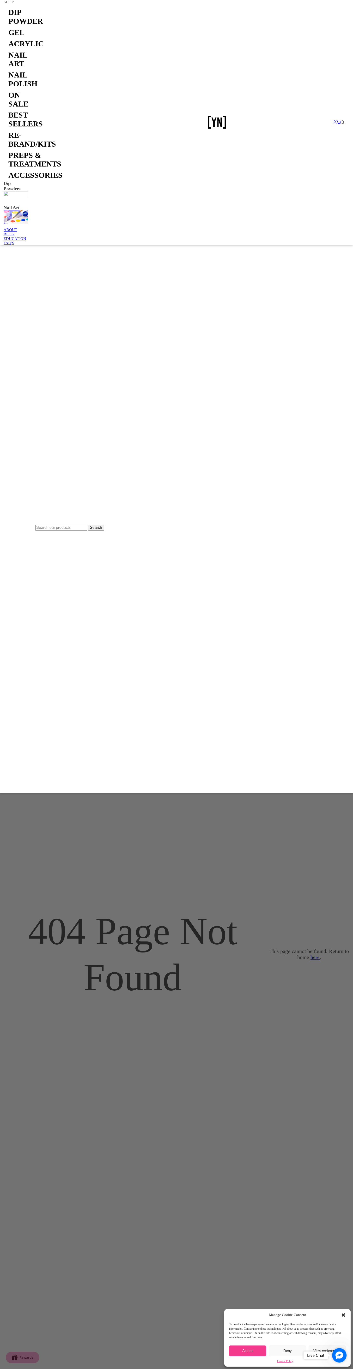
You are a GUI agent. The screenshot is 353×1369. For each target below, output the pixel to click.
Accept (247, 1351)
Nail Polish (18, 79)
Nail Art (17, 59)
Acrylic (18, 43)
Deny (287, 1351)
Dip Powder (18, 16)
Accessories (18, 175)
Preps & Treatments (18, 159)
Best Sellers (18, 119)
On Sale (18, 99)
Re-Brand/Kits (18, 139)
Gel (16, 32)
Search (96, 527)
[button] (343, 1315)
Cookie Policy (285, 1361)
